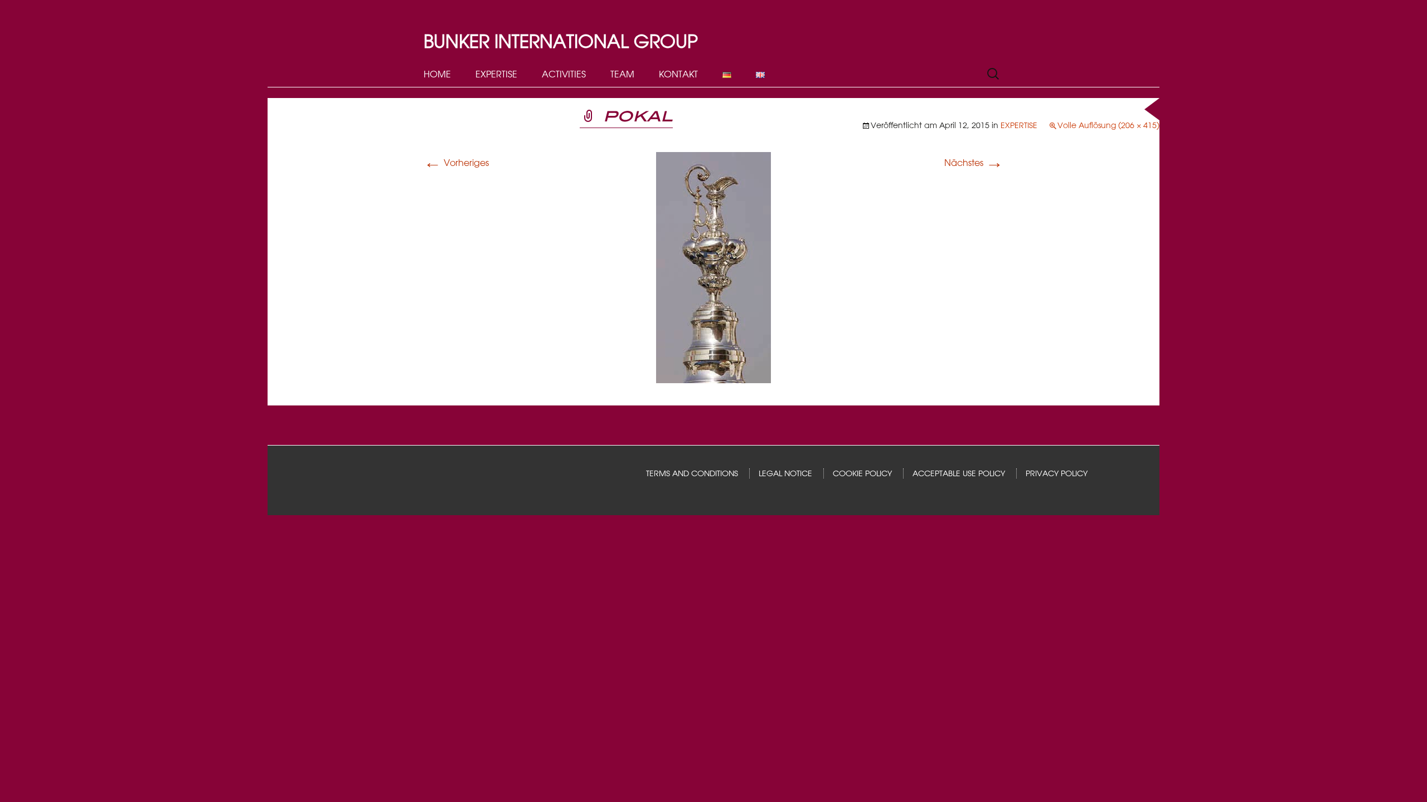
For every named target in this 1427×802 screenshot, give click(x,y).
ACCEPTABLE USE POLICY (958, 473)
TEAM (622, 74)
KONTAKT (678, 74)
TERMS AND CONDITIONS (692, 473)
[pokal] (713, 266)
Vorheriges (456, 162)
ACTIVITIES (564, 74)
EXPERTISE (496, 74)
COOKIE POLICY (862, 473)
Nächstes (973, 162)
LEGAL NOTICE (785, 473)
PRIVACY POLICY (1057, 473)
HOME (437, 74)
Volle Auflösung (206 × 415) (1108, 125)
